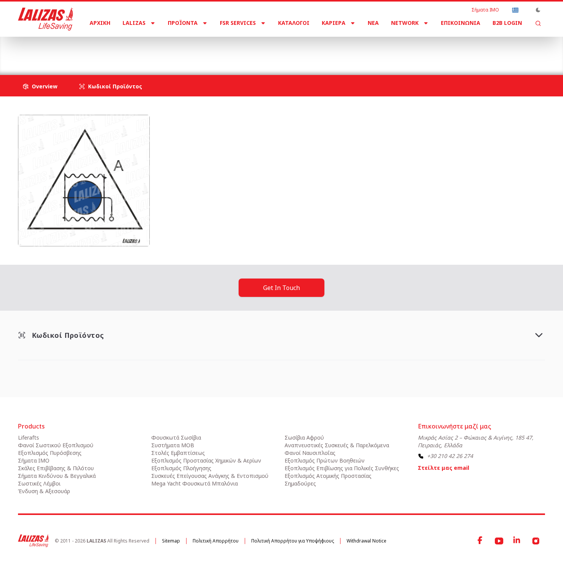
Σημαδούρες (300, 483)
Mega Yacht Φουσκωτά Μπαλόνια (194, 483)
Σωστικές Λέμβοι (39, 483)
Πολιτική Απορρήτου (216, 541)
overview (44, 86)
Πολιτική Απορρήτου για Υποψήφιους (292, 541)
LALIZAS (134, 22)
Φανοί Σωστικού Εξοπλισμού (55, 445)
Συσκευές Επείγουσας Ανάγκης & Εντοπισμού (209, 475)
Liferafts (28, 437)
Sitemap (171, 541)
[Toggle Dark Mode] (538, 10)
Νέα (373, 22)
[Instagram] (536, 541)
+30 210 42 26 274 (450, 455)
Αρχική (100, 22)
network (405, 22)
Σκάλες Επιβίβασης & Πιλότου (56, 468)
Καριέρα (333, 22)
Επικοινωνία (460, 22)
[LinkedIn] (517, 541)
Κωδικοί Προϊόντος (115, 86)
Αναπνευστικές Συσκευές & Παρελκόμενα (337, 445)
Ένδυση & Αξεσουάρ (44, 491)
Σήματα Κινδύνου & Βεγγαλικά (57, 475)
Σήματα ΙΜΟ (485, 10)
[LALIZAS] (45, 19)
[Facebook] (480, 541)
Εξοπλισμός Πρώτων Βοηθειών (325, 460)
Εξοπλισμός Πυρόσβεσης (50, 452)
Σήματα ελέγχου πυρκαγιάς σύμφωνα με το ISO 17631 (205, 49)
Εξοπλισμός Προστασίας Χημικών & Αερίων (206, 460)
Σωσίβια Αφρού (304, 437)
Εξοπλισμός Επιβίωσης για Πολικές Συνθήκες (342, 468)
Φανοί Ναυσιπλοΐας (310, 452)
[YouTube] (499, 541)
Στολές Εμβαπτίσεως (178, 452)
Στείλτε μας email (443, 467)
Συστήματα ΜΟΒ (172, 445)
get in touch (281, 288)
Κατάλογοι (293, 22)
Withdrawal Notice (366, 541)
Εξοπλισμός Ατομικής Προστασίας (328, 475)
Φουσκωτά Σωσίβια (176, 437)
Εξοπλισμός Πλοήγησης (181, 468)
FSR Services (238, 22)
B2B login (507, 22)
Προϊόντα (183, 22)
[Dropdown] (515, 10)
